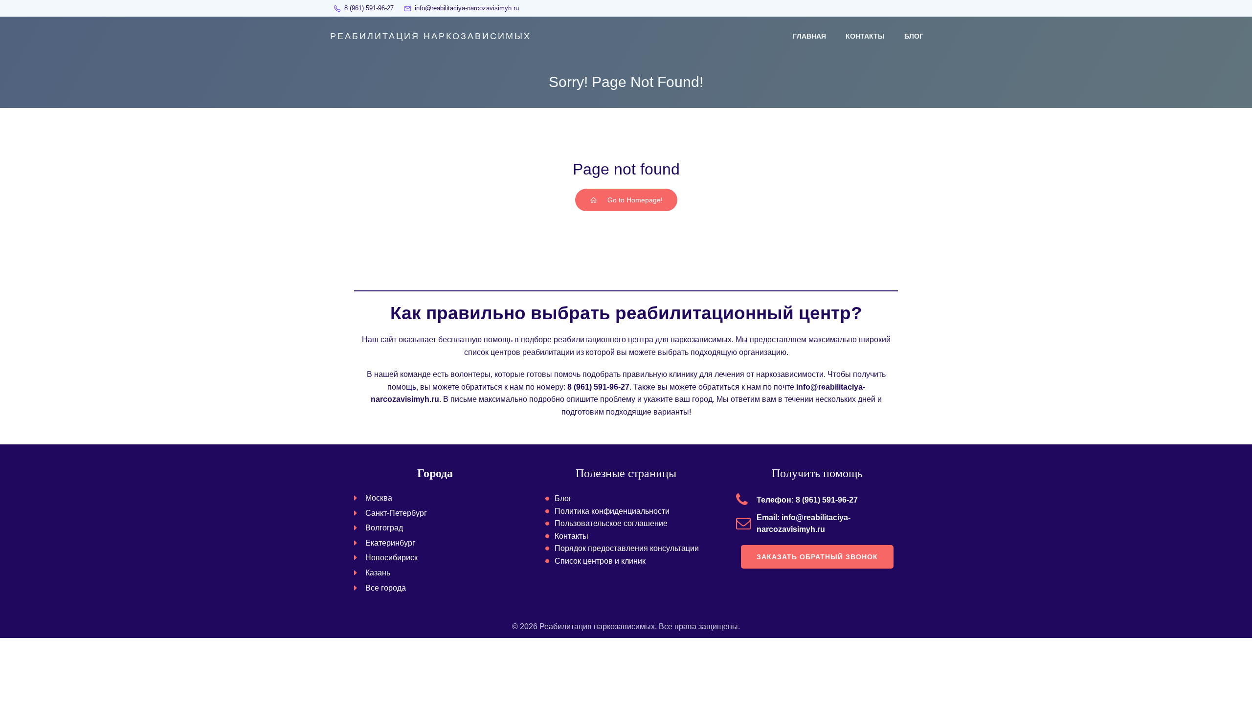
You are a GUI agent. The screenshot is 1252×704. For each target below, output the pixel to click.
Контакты (865, 36)
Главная (809, 36)
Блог (913, 36)
